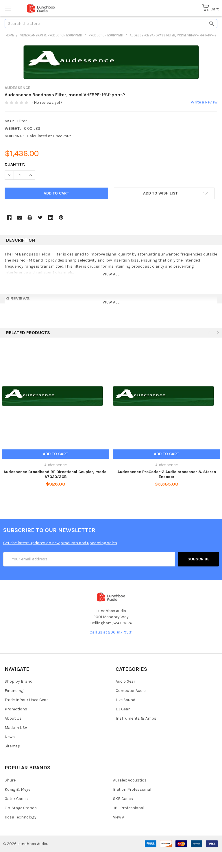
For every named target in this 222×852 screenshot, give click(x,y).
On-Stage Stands (21, 807)
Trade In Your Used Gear (26, 699)
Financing (14, 690)
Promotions (16, 709)
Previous (209, 333)
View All (120, 817)
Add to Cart (55, 453)
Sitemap (12, 746)
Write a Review (204, 102)
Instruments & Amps (136, 718)
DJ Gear (123, 709)
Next (217, 333)
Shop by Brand (18, 681)
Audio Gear (125, 681)
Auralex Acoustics (130, 780)
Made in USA (16, 727)
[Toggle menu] (8, 8)
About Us (13, 718)
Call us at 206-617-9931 (111, 632)
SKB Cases (123, 798)
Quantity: (15, 164)
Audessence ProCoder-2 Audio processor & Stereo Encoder (166, 474)
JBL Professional (128, 807)
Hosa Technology (20, 817)
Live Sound (125, 699)
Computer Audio (131, 690)
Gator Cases (16, 798)
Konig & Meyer (18, 789)
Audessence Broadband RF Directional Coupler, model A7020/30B (55, 474)
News (10, 736)
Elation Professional (132, 789)
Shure (10, 780)
